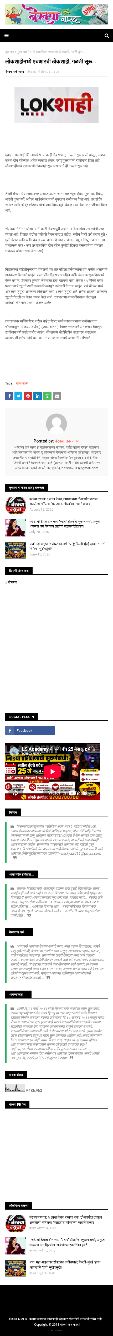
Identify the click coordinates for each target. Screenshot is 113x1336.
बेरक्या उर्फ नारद (15, 72)
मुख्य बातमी (23, 52)
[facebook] (30, 730)
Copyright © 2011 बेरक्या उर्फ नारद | (57, 1325)
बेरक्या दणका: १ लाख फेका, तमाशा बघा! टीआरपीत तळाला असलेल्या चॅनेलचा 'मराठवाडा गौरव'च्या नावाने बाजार (63, 501)
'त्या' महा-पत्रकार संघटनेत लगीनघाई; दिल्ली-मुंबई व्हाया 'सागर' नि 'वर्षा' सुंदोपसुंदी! (67, 546)
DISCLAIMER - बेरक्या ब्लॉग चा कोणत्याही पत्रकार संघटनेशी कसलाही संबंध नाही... (56, 1319)
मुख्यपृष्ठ (9, 52)
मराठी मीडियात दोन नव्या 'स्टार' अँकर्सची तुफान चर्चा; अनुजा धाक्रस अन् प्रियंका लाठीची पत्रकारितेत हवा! (64, 524)
